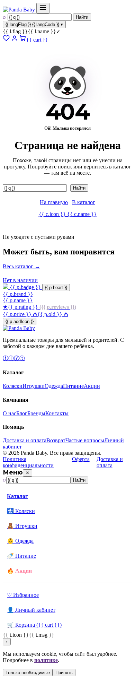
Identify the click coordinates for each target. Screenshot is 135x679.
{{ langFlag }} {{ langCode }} (34, 24)
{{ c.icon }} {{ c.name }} (68, 214)
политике (46, 660)
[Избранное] (6, 40)
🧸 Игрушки (22, 526)
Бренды (36, 413)
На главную (54, 202)
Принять (64, 672)
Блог (21, 413)
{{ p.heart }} (56, 287)
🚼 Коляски (21, 511)
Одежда (54, 386)
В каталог (83, 202)
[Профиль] (14, 40)
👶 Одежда (20, 541)
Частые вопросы (84, 440)
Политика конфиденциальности (28, 462)
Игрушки (33, 386)
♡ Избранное (23, 595)
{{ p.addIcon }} (20, 321)
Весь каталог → (21, 266)
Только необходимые (28, 672)
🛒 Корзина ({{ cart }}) (34, 625)
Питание (73, 386)
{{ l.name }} (32, 31)
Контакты (57, 413)
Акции (92, 386)
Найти (82, 17)
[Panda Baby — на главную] (19, 9)
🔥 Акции (19, 571)
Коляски (12, 386)
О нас (9, 413)
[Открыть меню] (43, 8)
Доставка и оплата (24, 440)
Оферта (81, 459)
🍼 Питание (21, 556)
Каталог (17, 496)
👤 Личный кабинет (31, 610)
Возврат (55, 440)
